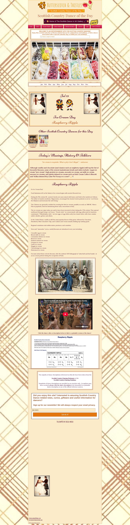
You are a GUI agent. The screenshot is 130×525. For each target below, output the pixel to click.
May (58, 84)
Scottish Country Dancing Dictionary (63, 378)
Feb (45, 84)
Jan (42, 84)
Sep (74, 84)
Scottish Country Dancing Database (65, 380)
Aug (70, 84)
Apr (54, 84)
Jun (62, 84)
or (75, 378)
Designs (38, 523)
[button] (64, 10)
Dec (86, 84)
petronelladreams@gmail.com (35, 518)
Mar (49, 84)
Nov (82, 84)
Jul (66, 84)
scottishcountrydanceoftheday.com (35, 520)
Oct (78, 84)
